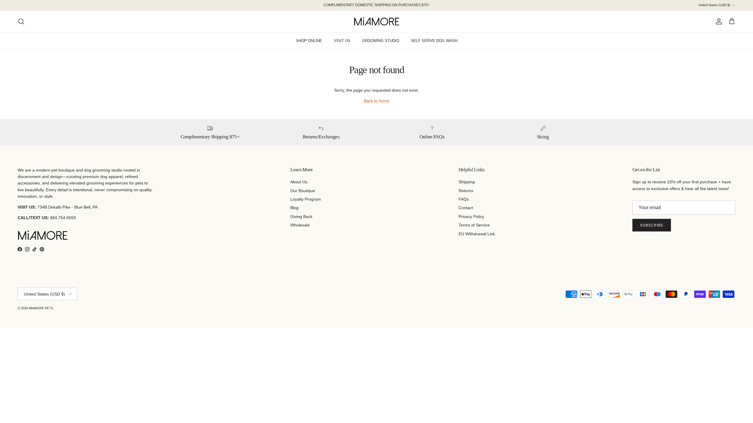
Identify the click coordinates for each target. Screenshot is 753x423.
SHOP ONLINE (309, 40)
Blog (294, 207)
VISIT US (342, 40)
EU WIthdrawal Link (477, 233)
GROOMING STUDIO (380, 40)
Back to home (376, 100)
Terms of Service (474, 225)
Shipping (467, 181)
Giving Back (301, 216)
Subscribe (651, 225)
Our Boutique (302, 190)
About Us (298, 181)
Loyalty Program (305, 199)
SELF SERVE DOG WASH (434, 40)
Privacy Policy (471, 216)
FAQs (464, 199)
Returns (466, 190)
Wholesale (300, 225)
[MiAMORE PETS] (376, 21)
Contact (466, 207)
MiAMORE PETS (41, 308)
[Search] (21, 21)
